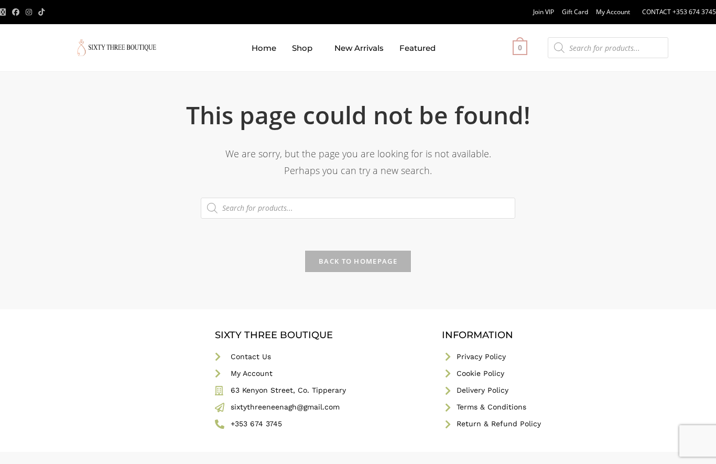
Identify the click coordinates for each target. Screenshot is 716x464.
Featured (417, 48)
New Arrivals (359, 48)
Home (264, 48)
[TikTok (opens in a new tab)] (41, 12)
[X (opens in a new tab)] (4, 12)
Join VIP (543, 11)
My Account (613, 11)
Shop (302, 48)
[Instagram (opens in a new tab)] (29, 12)
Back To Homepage (358, 261)
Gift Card (575, 11)
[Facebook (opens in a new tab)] (16, 12)
